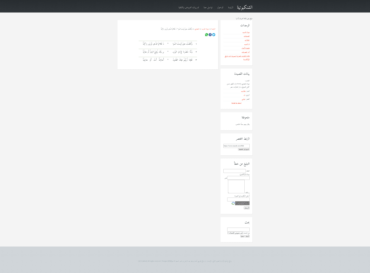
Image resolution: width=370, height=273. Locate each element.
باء (244, 95)
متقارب (243, 91)
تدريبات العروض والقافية (189, 7)
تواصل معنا (208, 7)
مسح (242, 236)
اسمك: (248, 171)
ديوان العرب (205, 29)
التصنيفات (247, 36)
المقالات (247, 40)
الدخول (220, 7)
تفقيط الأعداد (246, 48)
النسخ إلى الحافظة (244, 149)
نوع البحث (247, 233)
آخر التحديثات (246, 52)
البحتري (197, 29)
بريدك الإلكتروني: (244, 174)
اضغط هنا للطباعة (236, 103)
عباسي (243, 99)
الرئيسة (230, 7)
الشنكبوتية (244, 7)
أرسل (247, 236)
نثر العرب (247, 44)
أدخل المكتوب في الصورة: (242, 196)
